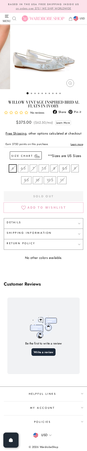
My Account (42, 408)
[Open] (11, 440)
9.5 (26, 180)
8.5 (64, 168)
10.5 (50, 180)
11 (62, 180)
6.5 (23, 168)
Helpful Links (42, 394)
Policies (42, 422)
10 (37, 180)
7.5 (43, 168)
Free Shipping (16, 133)
